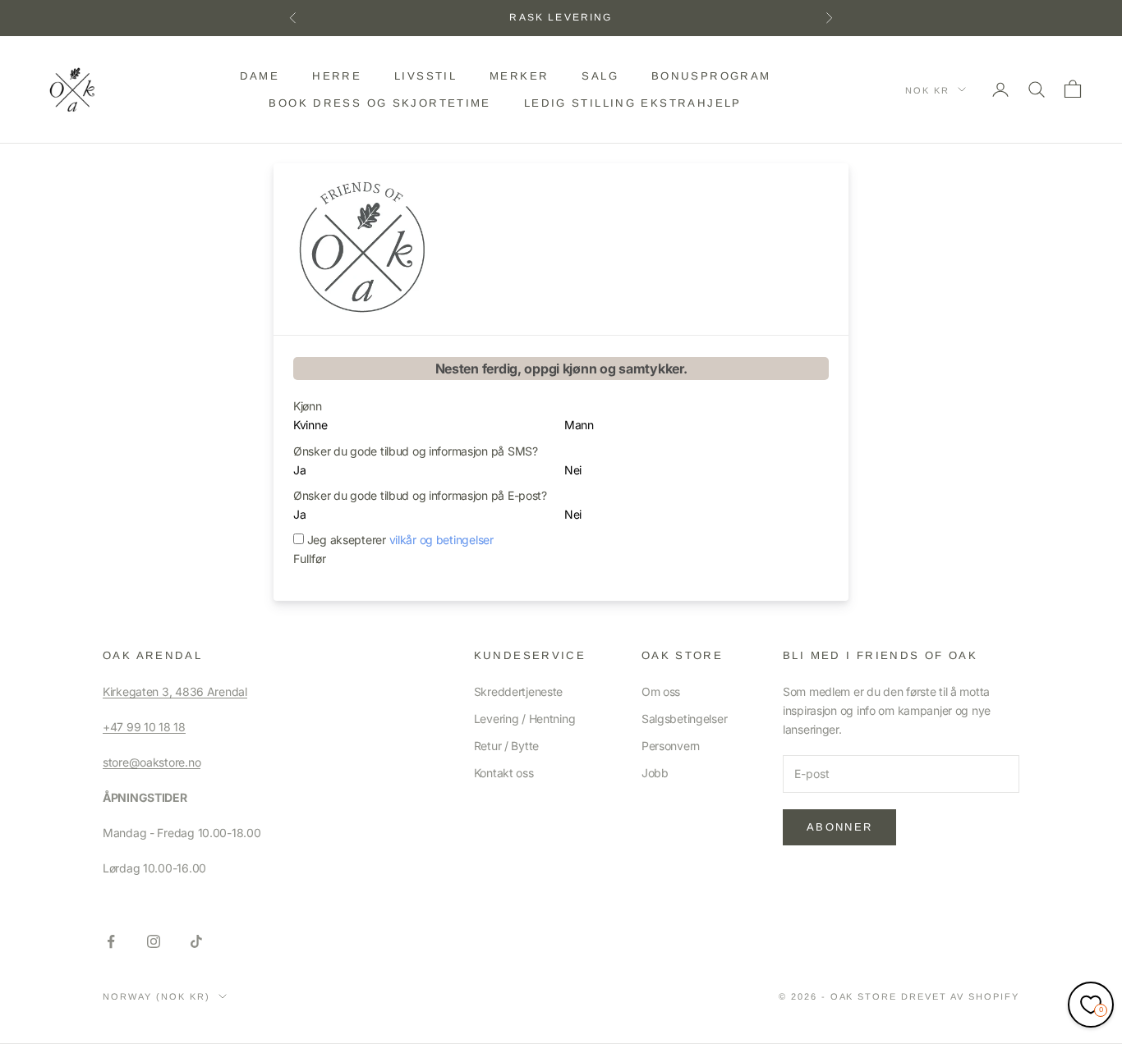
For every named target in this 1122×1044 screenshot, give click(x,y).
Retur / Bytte (506, 746)
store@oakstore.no (151, 762)
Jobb (655, 773)
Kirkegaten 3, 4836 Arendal (175, 691)
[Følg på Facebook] (111, 941)
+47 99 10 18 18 (144, 727)
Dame (260, 76)
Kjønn (307, 406)
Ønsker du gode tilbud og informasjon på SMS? (415, 451)
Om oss (660, 691)
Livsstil (425, 76)
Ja (299, 470)
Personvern (670, 746)
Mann (579, 425)
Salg (600, 76)
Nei (573, 470)
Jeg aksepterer (400, 540)
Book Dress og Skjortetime (379, 102)
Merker (519, 76)
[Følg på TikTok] (196, 941)
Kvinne (310, 425)
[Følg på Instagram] (153, 941)
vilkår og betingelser (441, 540)
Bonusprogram (711, 76)
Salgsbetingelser (684, 719)
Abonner (839, 827)
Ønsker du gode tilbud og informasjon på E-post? (420, 495)
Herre (336, 76)
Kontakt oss (504, 773)
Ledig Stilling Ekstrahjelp (633, 102)
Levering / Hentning (525, 719)
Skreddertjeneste (518, 691)
